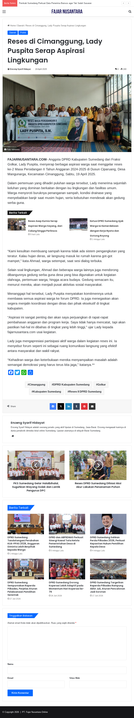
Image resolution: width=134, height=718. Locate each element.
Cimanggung (37, 384)
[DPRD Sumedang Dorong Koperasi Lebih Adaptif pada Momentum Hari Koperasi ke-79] (67, 569)
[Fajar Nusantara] (67, 11)
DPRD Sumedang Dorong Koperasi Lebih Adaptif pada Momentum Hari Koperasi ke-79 (66, 587)
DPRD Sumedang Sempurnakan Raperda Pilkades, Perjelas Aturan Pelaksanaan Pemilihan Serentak (22, 589)
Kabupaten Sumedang (47, 391)
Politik (23, 32)
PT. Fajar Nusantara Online (35, 712)
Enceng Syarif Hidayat (20, 69)
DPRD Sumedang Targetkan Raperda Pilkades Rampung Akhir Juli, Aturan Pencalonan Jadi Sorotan (107, 587)
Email (10, 678)
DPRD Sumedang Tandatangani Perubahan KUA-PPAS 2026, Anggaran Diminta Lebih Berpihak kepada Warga (23, 543)
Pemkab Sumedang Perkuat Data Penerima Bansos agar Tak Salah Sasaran (55, 3)
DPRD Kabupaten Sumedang (71, 384)
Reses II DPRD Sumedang (85, 391)
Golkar (102, 384)
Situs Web (74, 678)
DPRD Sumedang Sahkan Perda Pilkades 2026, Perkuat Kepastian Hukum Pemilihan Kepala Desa (107, 542)
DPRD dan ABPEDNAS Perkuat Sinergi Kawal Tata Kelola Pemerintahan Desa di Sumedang (66, 542)
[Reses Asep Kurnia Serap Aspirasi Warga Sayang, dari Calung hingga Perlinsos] (17, 224)
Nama (10, 664)
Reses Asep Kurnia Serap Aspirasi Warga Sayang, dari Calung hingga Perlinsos (45, 225)
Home (12, 25)
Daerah (20, 25)
